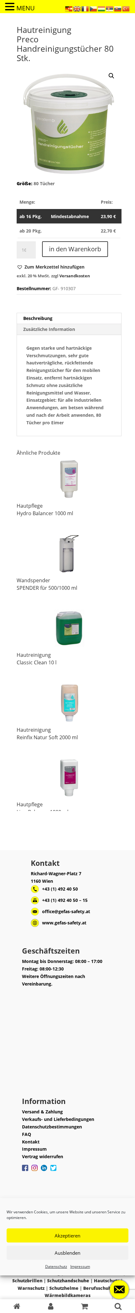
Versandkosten (74, 276)
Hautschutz (106, 1281)
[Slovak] (118, 8)
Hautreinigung (34, 654)
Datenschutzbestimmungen (52, 1127)
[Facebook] (25, 1171)
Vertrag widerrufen (42, 1156)
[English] (77, 8)
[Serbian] (110, 8)
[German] (69, 8)
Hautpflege (30, 505)
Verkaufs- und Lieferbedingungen (58, 1119)
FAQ (26, 1134)
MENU (25, 8)
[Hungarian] (102, 8)
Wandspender (33, 580)
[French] (85, 8)
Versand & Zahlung (42, 1112)
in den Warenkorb (75, 249)
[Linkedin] (44, 1171)
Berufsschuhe (98, 1288)
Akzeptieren (67, 1235)
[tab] (69, 318)
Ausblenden (67, 1253)
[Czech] (93, 8)
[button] (50, 267)
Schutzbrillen (27, 1281)
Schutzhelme (63, 1288)
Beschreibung (37, 318)
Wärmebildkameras (67, 1295)
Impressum (80, 1266)
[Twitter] (53, 1171)
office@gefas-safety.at (66, 911)
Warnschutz (31, 1288)
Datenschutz (56, 1266)
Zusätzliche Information (49, 329)
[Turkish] (126, 8)
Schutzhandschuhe (68, 1281)
